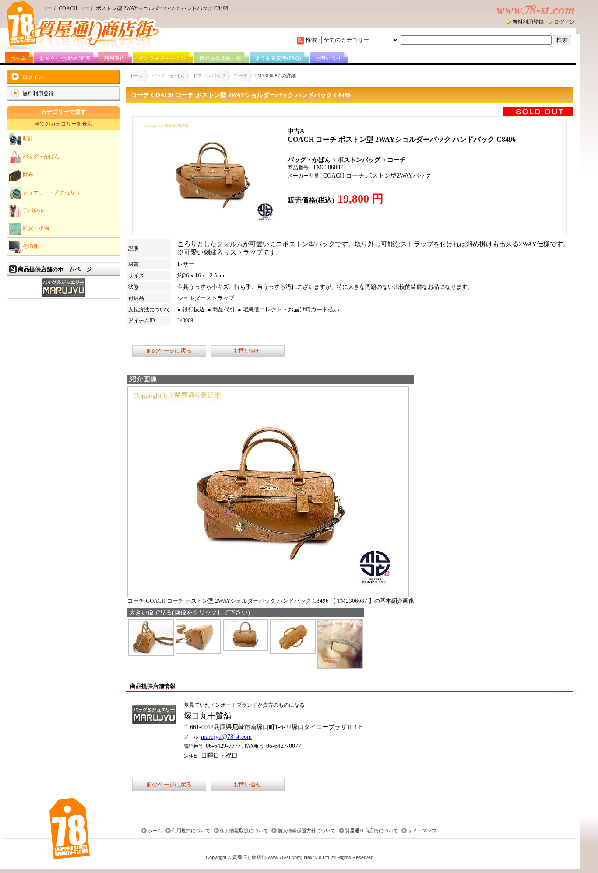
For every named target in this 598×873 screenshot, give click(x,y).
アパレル (32, 210)
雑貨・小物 (35, 228)
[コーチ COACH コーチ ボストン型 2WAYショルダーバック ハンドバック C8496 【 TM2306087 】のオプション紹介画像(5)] (340, 666)
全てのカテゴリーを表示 (63, 124)
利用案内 (114, 58)
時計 (27, 138)
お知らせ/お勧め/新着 (65, 58)
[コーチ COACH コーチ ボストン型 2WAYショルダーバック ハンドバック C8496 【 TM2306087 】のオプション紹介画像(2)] (198, 651)
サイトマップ (422, 830)
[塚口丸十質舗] (63, 296)
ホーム (18, 58)
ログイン (564, 22)
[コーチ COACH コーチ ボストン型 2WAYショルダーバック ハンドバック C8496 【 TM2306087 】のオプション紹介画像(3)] (245, 648)
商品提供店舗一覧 (221, 58)
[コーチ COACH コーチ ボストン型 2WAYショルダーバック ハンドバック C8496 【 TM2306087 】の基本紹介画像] (268, 595)
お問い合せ (328, 58)
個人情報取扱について (244, 830)
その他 (30, 246)
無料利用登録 (528, 22)
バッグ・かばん (40, 156)
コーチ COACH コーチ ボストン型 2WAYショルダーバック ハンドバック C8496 (135, 8)
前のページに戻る (169, 351)
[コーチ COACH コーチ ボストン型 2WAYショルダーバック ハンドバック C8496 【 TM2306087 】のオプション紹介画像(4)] (293, 651)
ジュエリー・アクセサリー (53, 192)
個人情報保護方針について (306, 830)
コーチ (240, 75)
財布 (27, 174)
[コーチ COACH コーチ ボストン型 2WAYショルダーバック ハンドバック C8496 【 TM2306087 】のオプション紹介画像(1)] (151, 653)
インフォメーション (162, 58)
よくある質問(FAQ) (278, 58)
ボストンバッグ (209, 75)
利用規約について (191, 830)
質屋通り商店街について (371, 830)
